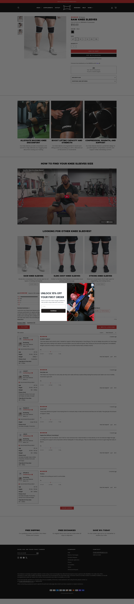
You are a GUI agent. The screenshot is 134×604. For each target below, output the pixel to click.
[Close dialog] (92, 285)
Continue (53, 311)
